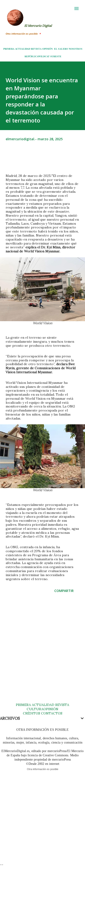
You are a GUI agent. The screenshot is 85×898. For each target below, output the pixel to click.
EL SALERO (61, 48)
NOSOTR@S (75, 48)
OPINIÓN (47, 48)
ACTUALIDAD (22, 48)
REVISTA (36, 48)
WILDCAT (44, 56)
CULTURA (35, 709)
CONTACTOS (51, 713)
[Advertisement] (42, 652)
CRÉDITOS (31, 713)
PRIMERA (8, 48)
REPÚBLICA (31, 56)
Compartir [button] (64, 590)
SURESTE (55, 56)
